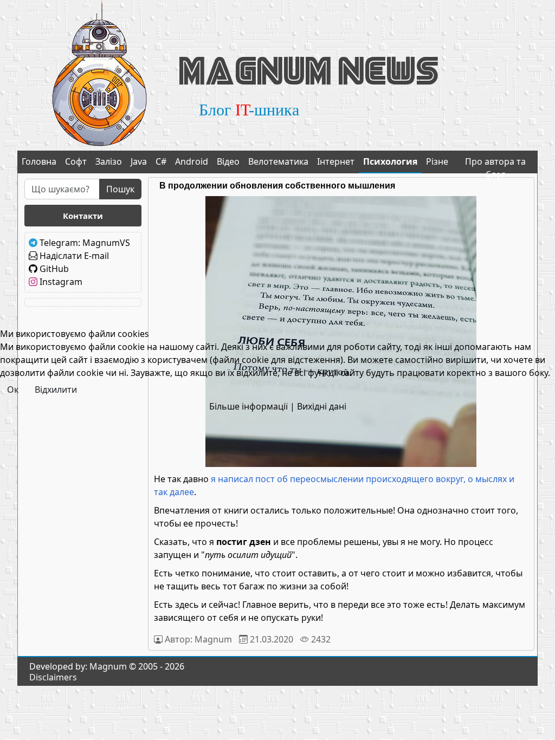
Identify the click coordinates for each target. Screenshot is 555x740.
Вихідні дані (321, 406)
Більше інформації (248, 406)
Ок (12, 389)
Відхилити (56, 389)
